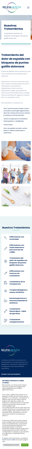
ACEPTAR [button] (24, 445)
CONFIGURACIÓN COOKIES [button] (11, 445)
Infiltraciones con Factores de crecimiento (16, 273)
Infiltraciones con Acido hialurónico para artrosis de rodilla (16, 248)
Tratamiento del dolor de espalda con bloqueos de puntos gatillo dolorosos (18, 261)
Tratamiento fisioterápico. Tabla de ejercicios (17, 311)
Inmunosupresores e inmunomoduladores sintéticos (18, 300)
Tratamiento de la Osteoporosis (17, 283)
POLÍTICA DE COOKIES (9, 440)
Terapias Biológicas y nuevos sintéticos (18, 291)
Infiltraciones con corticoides (16, 238)
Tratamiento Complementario (16, 320)
